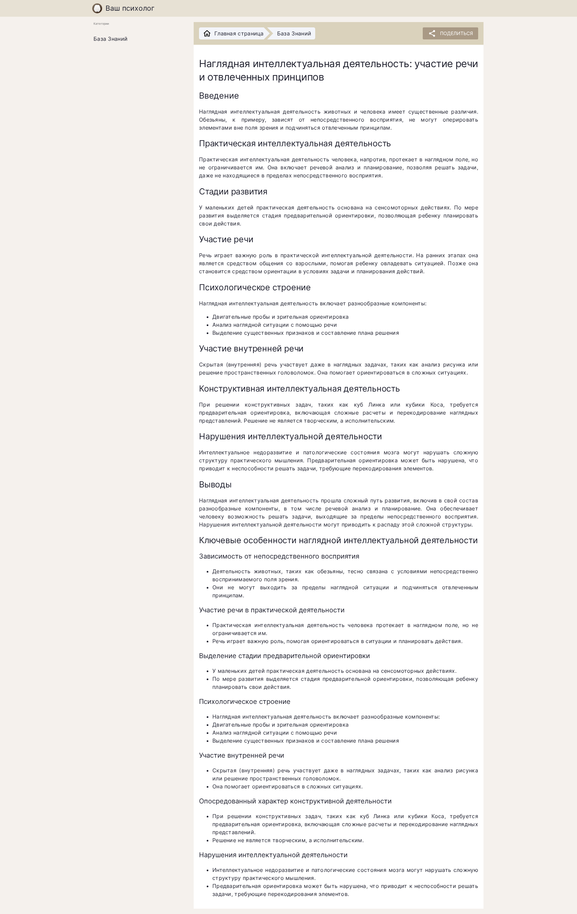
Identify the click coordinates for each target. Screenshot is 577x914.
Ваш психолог (130, 8)
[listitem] (138, 39)
